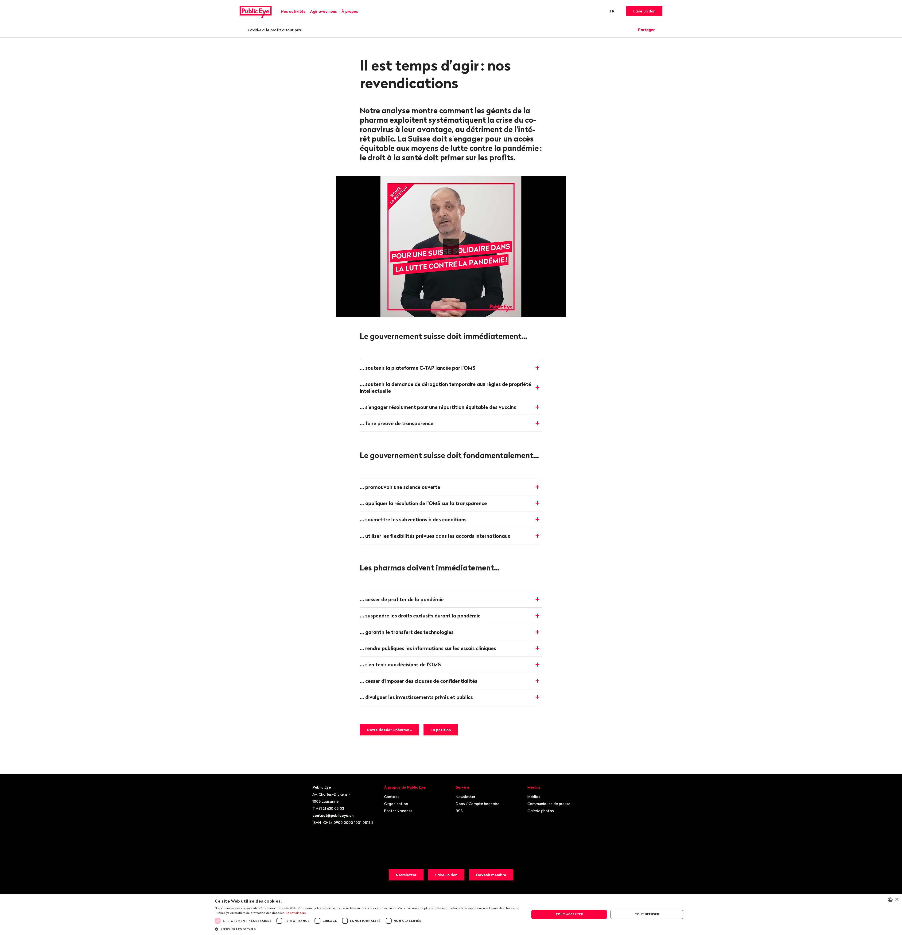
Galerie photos (540, 810)
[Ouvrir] (660, 29)
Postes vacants (398, 810)
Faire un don (644, 11)
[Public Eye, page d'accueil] (256, 11)
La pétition (441, 729)
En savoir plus (296, 913)
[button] (367, 928)
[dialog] (451, 914)
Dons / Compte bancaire (477, 803)
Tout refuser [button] (647, 914)
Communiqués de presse (548, 803)
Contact (391, 796)
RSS (459, 810)
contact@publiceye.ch (333, 815)
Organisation (396, 803)
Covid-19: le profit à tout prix (274, 30)
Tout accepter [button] (569, 914)
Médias (533, 796)
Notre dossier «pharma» (389, 729)
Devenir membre (491, 874)
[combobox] (890, 899)
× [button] (896, 899)
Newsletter (465, 796)
